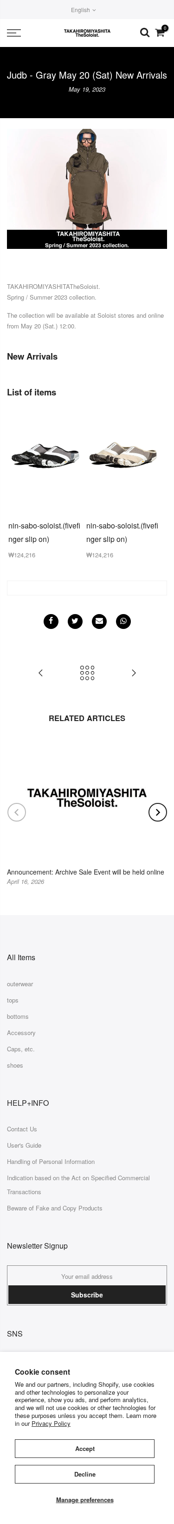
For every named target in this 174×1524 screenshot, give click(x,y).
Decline (85, 1474)
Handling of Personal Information (51, 1161)
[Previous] (16, 812)
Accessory (21, 1032)
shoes (15, 1065)
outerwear (20, 983)
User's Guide (24, 1145)
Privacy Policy (51, 1423)
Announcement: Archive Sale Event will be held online (85, 871)
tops (13, 1000)
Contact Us (22, 1128)
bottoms (18, 1016)
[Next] (157, 812)
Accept (85, 1448)
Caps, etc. (21, 1048)
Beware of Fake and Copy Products (55, 1207)
